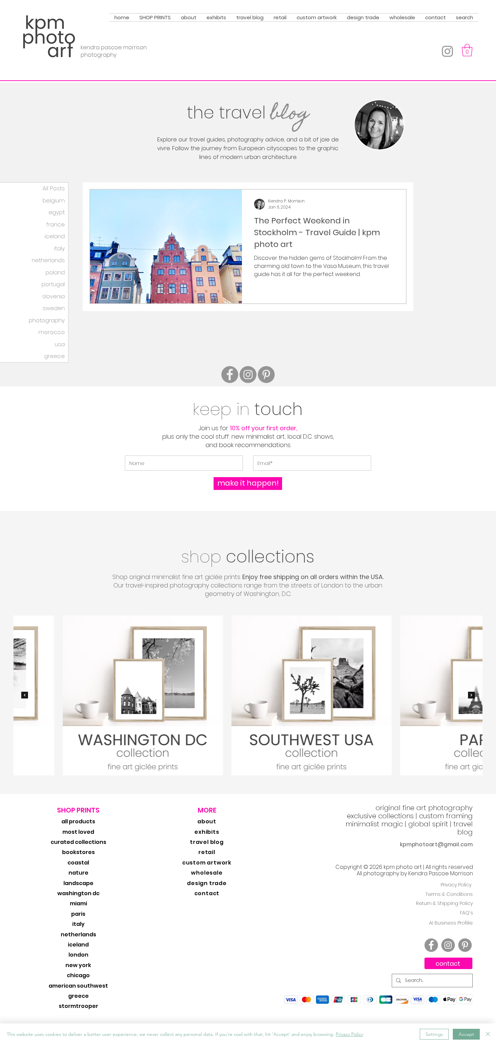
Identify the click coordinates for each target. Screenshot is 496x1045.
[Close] (488, 1034)
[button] (183, 572)
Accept (466, 1034)
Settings (434, 1034)
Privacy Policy (349, 1034)
